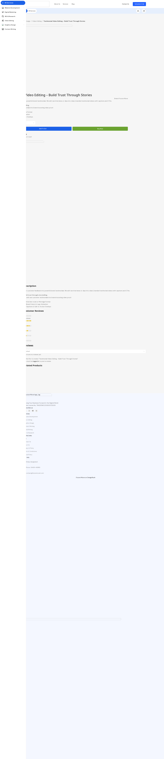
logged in (36, 361)
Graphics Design (29, 423)
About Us (27, 445)
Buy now (100, 129)
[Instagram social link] (29, 410)
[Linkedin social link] (36, 410)
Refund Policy (28, 454)
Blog (25, 438)
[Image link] (38, 397)
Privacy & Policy (29, 448)
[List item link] (85, 467)
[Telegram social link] (26, 134)
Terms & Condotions (30, 451)
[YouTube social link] (32, 410)
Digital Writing (28, 429)
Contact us (125, 4)
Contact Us (27, 442)
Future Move (123, 98)
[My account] (138, 11)
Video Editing (37, 21)
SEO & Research (29, 433)
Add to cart (43, 128)
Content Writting (29, 426)
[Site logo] (36, 4)
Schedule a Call (139, 4)
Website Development (31, 416)
